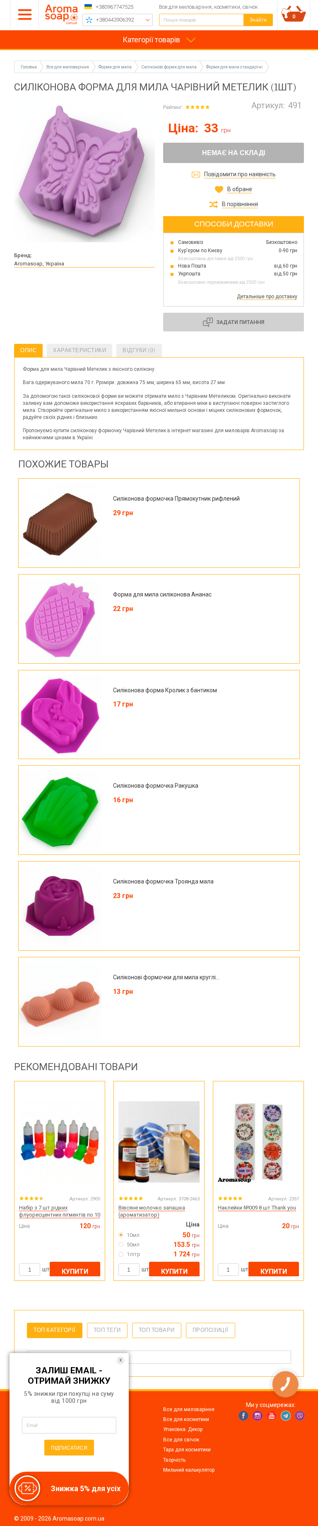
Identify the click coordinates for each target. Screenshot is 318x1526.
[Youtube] (272, 1416)
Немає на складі (233, 152)
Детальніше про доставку (267, 296)
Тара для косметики (187, 1450)
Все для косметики (186, 1419)
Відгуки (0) (139, 350)
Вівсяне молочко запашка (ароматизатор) (151, 1211)
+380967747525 (114, 7)
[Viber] (300, 1416)
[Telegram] (286, 1416)
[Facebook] (243, 1416)
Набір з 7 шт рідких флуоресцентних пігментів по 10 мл (59, 1215)
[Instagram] (258, 1416)
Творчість (174, 1460)
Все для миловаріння (188, 1409)
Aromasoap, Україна (39, 263)
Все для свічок (181, 1440)
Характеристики (79, 350)
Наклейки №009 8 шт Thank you (257, 1208)
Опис (28, 350)
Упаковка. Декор (182, 1429)
